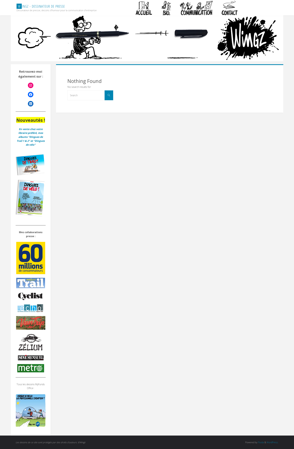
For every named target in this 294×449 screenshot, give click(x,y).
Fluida (260, 442)
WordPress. (272, 442)
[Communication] (196, 8)
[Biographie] (166, 8)
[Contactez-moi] (230, 8)
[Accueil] (144, 8)
